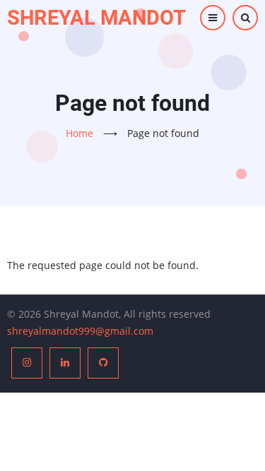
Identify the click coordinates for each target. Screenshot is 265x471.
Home (79, 133)
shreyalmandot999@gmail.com (80, 331)
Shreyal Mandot (96, 18)
